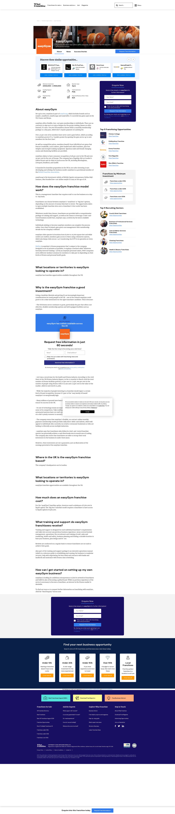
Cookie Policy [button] (101, 405)
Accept (87, 411)
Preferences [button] (94, 407)
